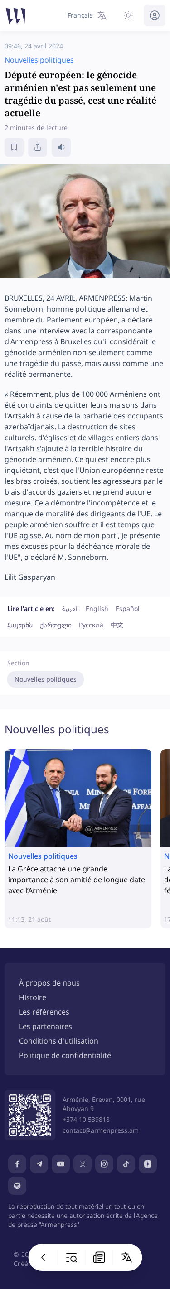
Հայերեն (20, 624)
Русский (91, 624)
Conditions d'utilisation (58, 1041)
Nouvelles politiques (46, 679)
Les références (44, 1012)
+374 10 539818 (86, 1119)
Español (128, 608)
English (97, 608)
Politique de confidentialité (65, 1055)
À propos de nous (49, 983)
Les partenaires (45, 1026)
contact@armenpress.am (101, 1130)
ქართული (56, 624)
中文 (117, 624)
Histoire (32, 997)
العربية (70, 608)
